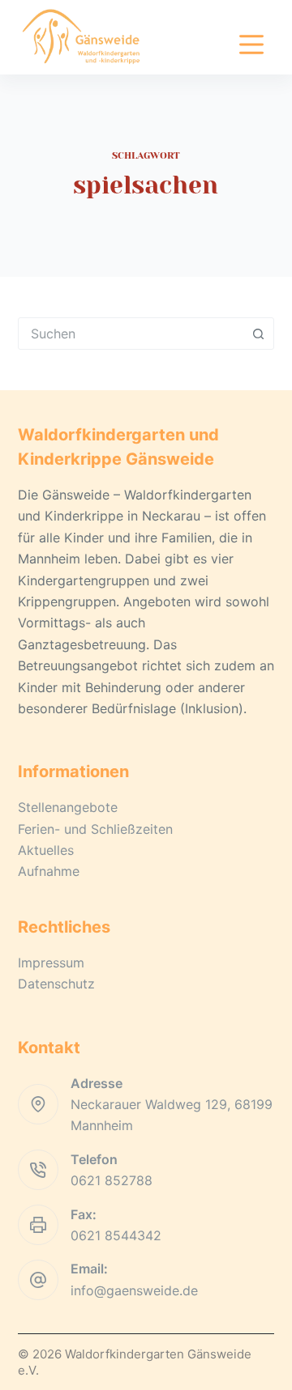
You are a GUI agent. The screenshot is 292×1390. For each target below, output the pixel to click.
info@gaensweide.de (134, 1290)
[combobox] (131, 333)
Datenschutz (56, 984)
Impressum (51, 962)
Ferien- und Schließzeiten (95, 829)
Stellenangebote (68, 807)
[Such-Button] (258, 333)
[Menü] (251, 44)
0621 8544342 (116, 1235)
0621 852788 (111, 1180)
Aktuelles (46, 850)
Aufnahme (48, 871)
